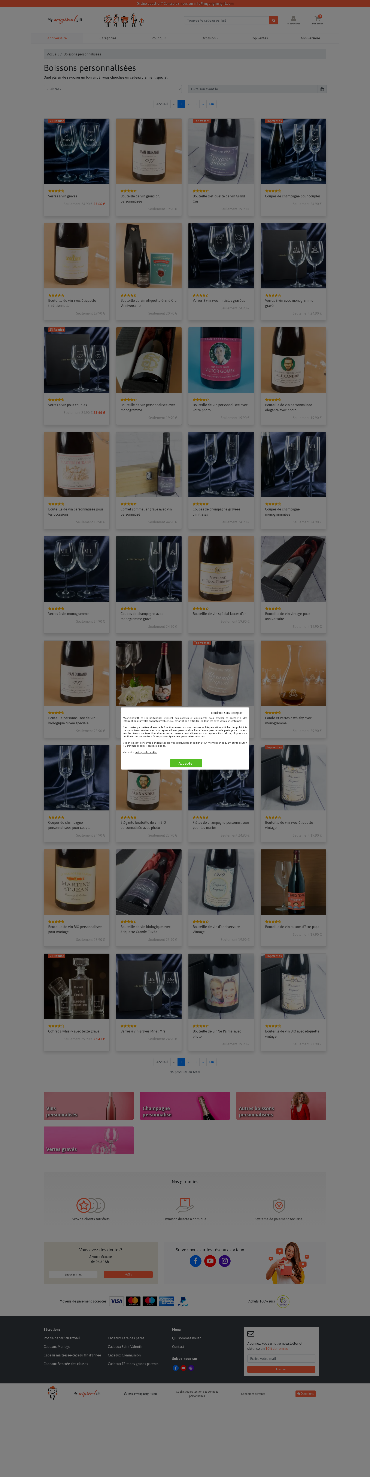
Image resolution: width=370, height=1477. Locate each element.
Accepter (186, 763)
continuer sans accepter (227, 713)
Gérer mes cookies (135, 745)
